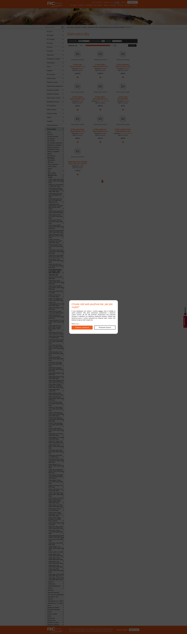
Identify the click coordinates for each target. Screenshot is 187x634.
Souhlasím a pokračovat (82, 327)
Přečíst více (75, 324)
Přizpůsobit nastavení (105, 327)
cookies (100, 311)
